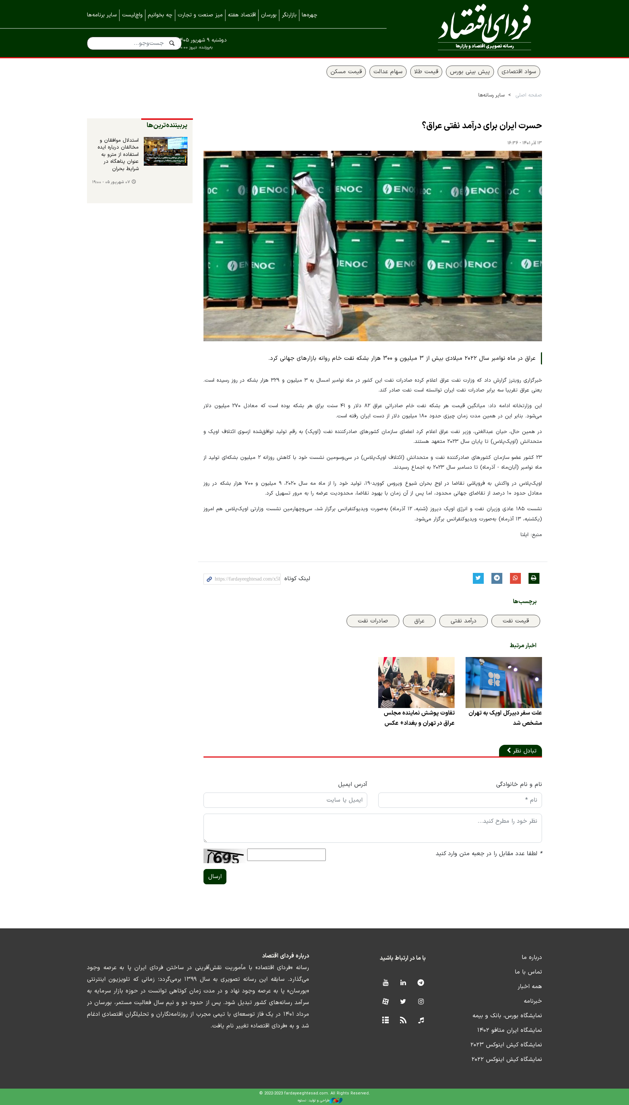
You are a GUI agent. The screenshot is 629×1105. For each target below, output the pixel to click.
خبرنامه (533, 1001)
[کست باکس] (421, 1021)
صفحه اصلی (528, 95)
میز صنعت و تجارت (200, 15)
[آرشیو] (385, 1021)
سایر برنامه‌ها (102, 15)
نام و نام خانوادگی (519, 784)
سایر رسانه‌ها (491, 95)
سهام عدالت (388, 71)
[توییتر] (403, 1002)
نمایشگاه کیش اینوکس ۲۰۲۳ (506, 1045)
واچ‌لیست (132, 15)
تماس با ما (528, 972)
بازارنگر (289, 15)
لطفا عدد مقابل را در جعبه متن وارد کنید (489, 853)
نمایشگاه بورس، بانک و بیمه (507, 1015)
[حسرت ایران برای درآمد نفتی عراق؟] (372, 246)
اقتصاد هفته (242, 15)
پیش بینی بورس (470, 71)
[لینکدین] (403, 983)
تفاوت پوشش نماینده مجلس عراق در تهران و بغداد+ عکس (419, 718)
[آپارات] (385, 1002)
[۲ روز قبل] (165, 151)
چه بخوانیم (160, 15)
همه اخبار (530, 986)
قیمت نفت (516, 621)
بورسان (269, 15)
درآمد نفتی (463, 621)
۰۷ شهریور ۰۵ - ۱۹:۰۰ (111, 182)
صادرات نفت (373, 621)
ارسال (215, 876)
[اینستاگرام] (421, 1002)
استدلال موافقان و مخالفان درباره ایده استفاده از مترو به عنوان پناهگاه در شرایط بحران (118, 155)
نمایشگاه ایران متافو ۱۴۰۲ (509, 1030)
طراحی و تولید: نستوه (313, 1100)
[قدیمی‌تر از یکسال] (504, 682)
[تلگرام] (421, 983)
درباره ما (532, 957)
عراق (419, 621)
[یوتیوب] (385, 983)
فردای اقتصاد (474, 28)
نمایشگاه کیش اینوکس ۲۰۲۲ (506, 1059)
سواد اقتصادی (519, 71)
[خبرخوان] (403, 1021)
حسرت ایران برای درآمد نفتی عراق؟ (482, 126)
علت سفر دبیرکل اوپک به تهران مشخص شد (505, 718)
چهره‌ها (309, 15)
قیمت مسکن (346, 71)
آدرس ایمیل (352, 784)
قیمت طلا (426, 71)
